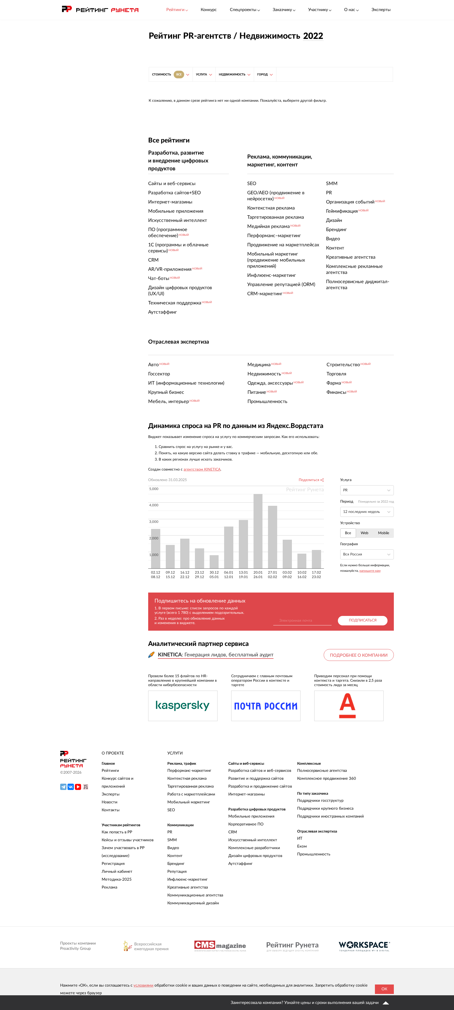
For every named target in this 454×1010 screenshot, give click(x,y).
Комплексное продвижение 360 (326, 779)
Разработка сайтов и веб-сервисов (259, 771)
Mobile (383, 533)
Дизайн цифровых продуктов (255, 856)
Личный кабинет (117, 872)
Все (348, 533)
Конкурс (209, 10)
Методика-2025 (117, 879)
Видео (173, 848)
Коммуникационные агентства (195, 895)
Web (364, 533)
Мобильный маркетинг (188, 802)
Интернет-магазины (246, 794)
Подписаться (362, 620)
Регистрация (113, 864)
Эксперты (381, 10)
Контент (175, 856)
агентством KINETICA (202, 469)
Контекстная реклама (187, 779)
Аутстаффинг (240, 864)
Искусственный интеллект (252, 840)
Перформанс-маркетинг (189, 771)
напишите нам (369, 570)
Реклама (109, 887)
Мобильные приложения (251, 816)
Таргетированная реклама (190, 786)
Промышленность (313, 854)
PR (169, 832)
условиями (143, 985)
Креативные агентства (187, 887)
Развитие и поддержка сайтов (255, 779)
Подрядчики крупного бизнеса (325, 808)
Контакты (111, 810)
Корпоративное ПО (246, 824)
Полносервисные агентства (322, 771)
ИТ (299, 838)
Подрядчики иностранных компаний (330, 816)
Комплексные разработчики (254, 848)
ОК (384, 989)
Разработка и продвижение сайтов (260, 786)
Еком (302, 846)
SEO (171, 810)
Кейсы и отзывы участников (127, 840)
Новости (109, 802)
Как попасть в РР (117, 832)
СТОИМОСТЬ (167, 74)
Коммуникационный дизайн (193, 903)
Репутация (177, 872)
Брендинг (175, 864)
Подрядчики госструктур (320, 801)
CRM (232, 832)
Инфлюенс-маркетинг (187, 879)
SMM (172, 840)
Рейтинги (110, 771)
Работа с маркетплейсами (191, 794)
